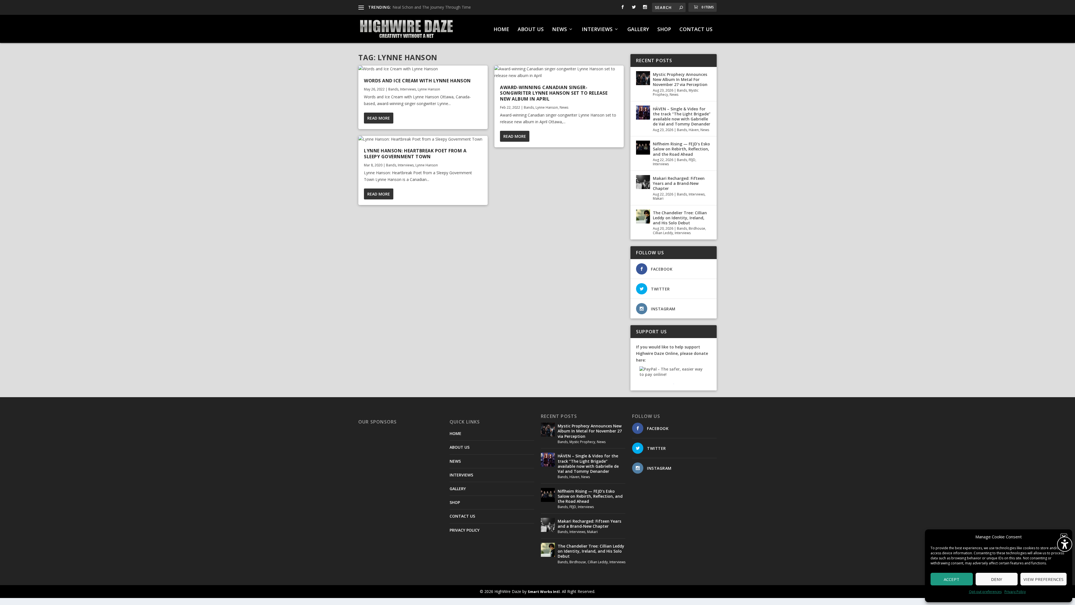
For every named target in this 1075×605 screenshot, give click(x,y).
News (564, 107)
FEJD (692, 159)
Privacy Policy (1015, 591)
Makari (658, 198)
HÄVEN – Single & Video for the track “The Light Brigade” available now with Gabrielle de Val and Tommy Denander (682, 116)
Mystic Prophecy (582, 441)
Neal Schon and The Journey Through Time (431, 7)
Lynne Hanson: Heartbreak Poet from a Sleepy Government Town (415, 154)
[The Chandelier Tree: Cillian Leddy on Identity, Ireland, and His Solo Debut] (643, 217)
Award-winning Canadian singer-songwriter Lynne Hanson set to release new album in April (553, 93)
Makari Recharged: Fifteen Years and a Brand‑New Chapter (679, 183)
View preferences (1043, 579)
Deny (996, 579)
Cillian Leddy (663, 233)
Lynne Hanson (429, 89)
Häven (694, 129)
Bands (393, 89)
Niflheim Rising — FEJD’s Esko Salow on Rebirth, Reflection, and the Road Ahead (681, 149)
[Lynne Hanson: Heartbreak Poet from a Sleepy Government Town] (423, 139)
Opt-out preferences (985, 591)
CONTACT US (695, 29)
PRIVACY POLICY (465, 530)
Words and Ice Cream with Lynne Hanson (417, 81)
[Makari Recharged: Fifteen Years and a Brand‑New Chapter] (643, 182)
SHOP (664, 29)
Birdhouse (697, 228)
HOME (501, 29)
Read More (378, 118)
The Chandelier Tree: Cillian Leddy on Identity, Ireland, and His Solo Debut (680, 217)
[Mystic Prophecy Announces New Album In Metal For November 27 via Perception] (643, 78)
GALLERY (638, 29)
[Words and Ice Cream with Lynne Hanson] (423, 69)
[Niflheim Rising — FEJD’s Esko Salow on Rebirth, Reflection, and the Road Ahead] (643, 148)
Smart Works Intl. (544, 591)
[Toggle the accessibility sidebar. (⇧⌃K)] (1064, 544)
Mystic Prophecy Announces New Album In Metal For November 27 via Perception (680, 79)
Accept (951, 579)
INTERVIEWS (597, 29)
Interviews (408, 89)
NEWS (559, 29)
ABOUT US (531, 29)
